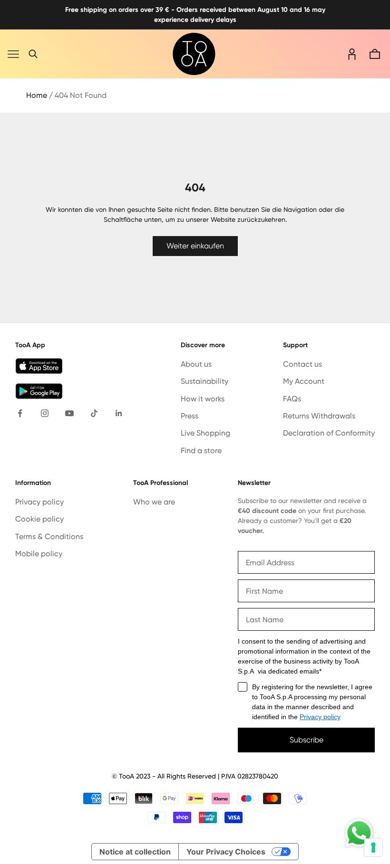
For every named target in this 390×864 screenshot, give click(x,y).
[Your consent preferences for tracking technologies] (373, 847)
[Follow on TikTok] (94, 413)
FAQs (292, 398)
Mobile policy (38, 553)
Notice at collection (135, 851)
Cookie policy (39, 518)
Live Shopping (205, 432)
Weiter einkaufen (195, 245)
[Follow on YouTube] (69, 413)
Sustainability (204, 381)
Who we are (154, 501)
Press (189, 415)
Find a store (201, 450)
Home (36, 95)
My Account (303, 381)
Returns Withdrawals (319, 415)
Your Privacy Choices (225, 851)
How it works (202, 398)
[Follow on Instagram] (44, 413)
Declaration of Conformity (329, 432)
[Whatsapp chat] (359, 833)
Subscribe (306, 739)
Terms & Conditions (49, 536)
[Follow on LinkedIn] (119, 413)
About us (196, 364)
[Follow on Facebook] (20, 413)
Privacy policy (39, 501)
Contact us (302, 364)
